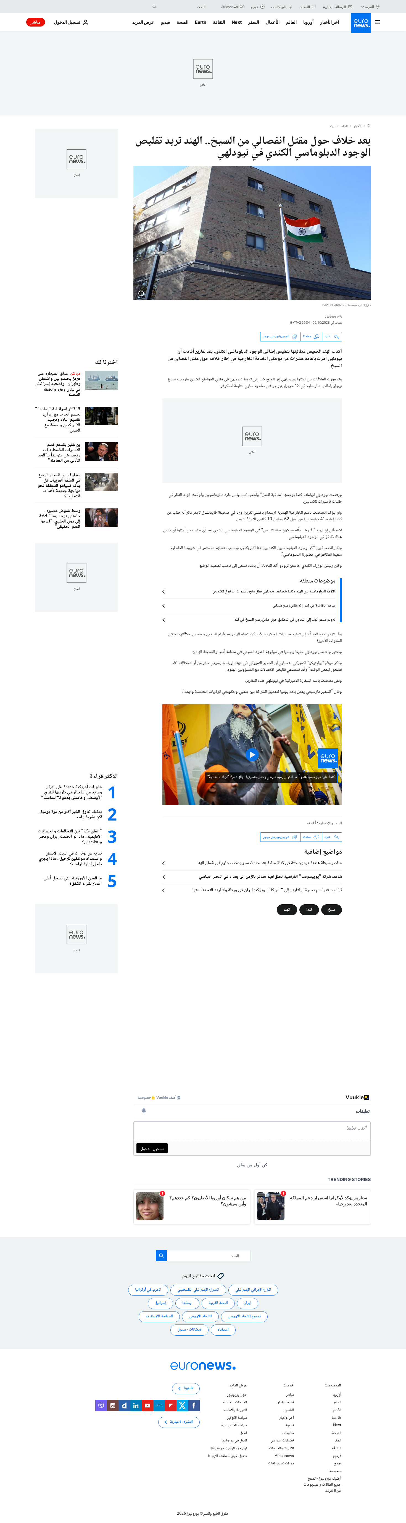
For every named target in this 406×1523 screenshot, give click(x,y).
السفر (253, 22)
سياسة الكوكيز (237, 1418)
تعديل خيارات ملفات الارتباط (227, 1456)
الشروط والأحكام (235, 1410)
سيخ (331, 910)
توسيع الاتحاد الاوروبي (244, 1316)
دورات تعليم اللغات (281, 1464)
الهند (332, 126)
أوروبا (308, 22)
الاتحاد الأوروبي (200, 1316)
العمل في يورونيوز (234, 1441)
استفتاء (223, 1330)
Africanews (284, 1456)
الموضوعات (333, 1386)
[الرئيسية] (369, 126)
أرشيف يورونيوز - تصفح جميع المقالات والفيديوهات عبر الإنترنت (322, 1485)
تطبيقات (288, 1433)
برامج (337, 1464)
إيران (247, 1303)
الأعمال (273, 22)
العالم (291, 22)
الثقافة (219, 22)
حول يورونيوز (237, 1395)
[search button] (154, 6)
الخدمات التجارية (235, 1402)
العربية (369, 6)
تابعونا (289, 1425)
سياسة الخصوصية (234, 1425)
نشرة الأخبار (286, 1402)
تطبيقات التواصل (282, 1441)
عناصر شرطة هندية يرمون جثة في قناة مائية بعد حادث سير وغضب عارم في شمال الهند (269, 863)
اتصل (243, 1433)
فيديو (165, 22)
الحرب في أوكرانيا (148, 1290)
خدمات (288, 1386)
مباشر (36, 22)
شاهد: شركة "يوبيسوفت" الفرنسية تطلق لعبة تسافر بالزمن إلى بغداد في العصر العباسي (270, 877)
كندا (309, 910)
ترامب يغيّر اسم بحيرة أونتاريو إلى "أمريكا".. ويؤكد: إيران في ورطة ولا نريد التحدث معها (267, 890)
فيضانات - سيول (189, 1330)
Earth (200, 22)
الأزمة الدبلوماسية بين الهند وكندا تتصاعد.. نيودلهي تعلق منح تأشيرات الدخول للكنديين (273, 591)
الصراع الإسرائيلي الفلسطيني (198, 1290)
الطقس (289, 1410)
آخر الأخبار (329, 22)
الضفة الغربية (218, 1303)
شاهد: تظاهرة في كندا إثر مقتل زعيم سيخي (304, 605)
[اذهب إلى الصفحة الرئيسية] (361, 23)
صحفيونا (335, 1471)
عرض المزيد (238, 1386)
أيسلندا (187, 1303)
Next (237, 22)
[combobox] (182, 6)
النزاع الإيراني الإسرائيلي (253, 1290)
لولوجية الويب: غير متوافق (228, 1448)
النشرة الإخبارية (181, 1422)
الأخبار (358, 126)
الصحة (182, 22)
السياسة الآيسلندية (159, 1316)
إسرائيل (160, 1303)
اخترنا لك (106, 362)
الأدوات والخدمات (281, 1448)
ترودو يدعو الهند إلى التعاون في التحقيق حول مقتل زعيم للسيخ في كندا (284, 619)
